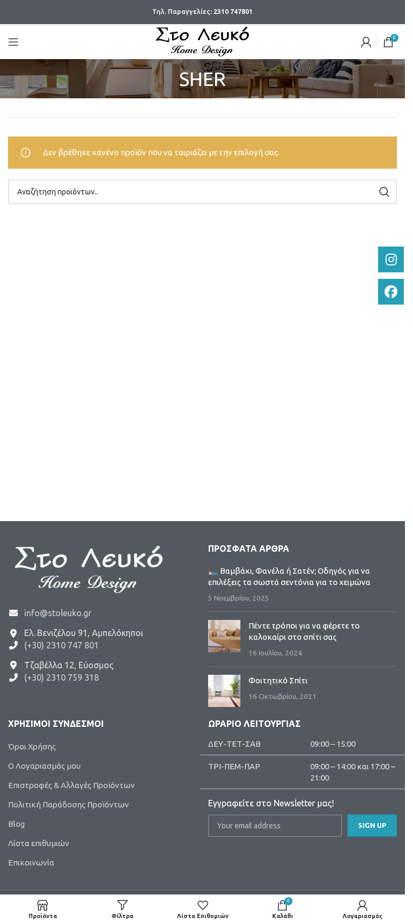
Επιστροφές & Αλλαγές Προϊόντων (71, 785)
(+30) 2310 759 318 (61, 677)
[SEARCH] (384, 191)
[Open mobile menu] (13, 42)
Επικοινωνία (31, 862)
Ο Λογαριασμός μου (44, 765)
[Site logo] (202, 40)
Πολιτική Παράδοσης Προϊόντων (68, 804)
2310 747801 (233, 11)
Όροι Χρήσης (32, 746)
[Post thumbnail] (224, 639)
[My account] (366, 42)
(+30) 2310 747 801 (61, 645)
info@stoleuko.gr (57, 613)
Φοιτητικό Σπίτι (278, 680)
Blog (16, 823)
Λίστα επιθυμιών (38, 843)
